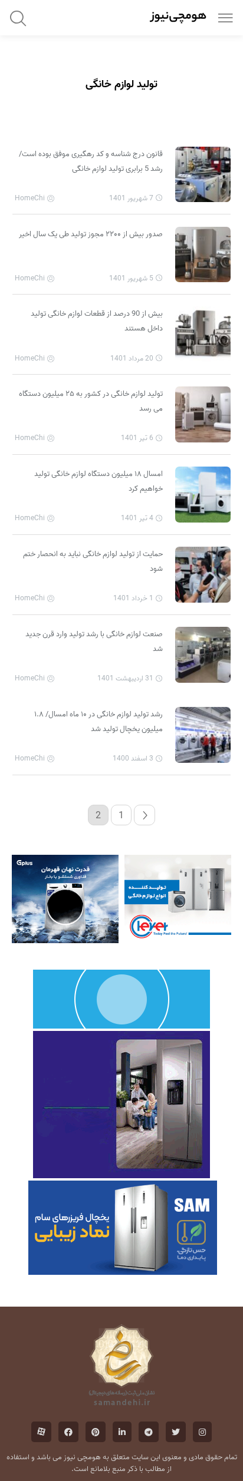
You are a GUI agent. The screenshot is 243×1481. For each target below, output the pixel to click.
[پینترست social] (96, 1432)
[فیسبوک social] (68, 1432)
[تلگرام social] (149, 1432)
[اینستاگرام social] (202, 1432)
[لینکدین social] (122, 1432)
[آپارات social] (41, 1432)
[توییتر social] (176, 1432)
